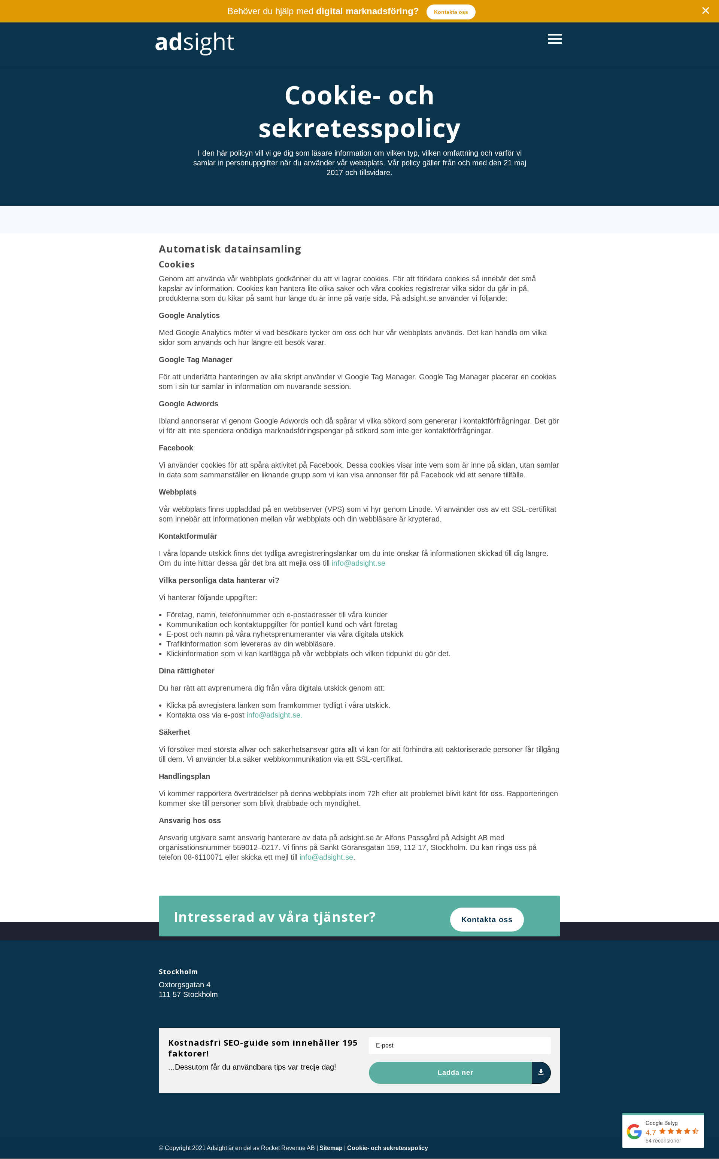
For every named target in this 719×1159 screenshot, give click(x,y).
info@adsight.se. (275, 715)
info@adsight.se (358, 563)
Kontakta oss (451, 12)
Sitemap (331, 1148)
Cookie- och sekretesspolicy (387, 1148)
